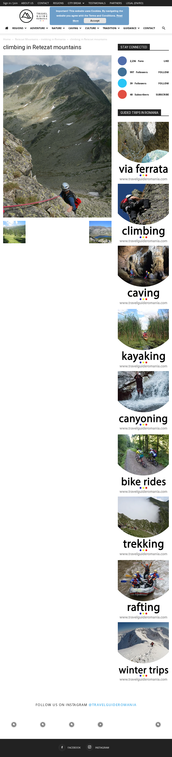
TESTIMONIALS (96, 3)
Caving (73, 28)
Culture (90, 28)
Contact (149, 28)
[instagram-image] (14, 724)
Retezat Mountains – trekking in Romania (40, 39)
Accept (94, 21)
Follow (163, 72)
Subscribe (162, 94)
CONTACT (43, 3)
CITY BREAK (74, 3)
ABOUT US (27, 3)
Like (166, 61)
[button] (163, 28)
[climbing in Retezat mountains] (57, 216)
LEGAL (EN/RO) (134, 3)
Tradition (109, 28)
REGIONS (58, 3)
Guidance (129, 28)
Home (7, 39)
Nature (57, 28)
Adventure (37, 28)
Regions (17, 28)
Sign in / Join (10, 3)
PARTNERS (116, 3)
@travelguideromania (113, 704)
